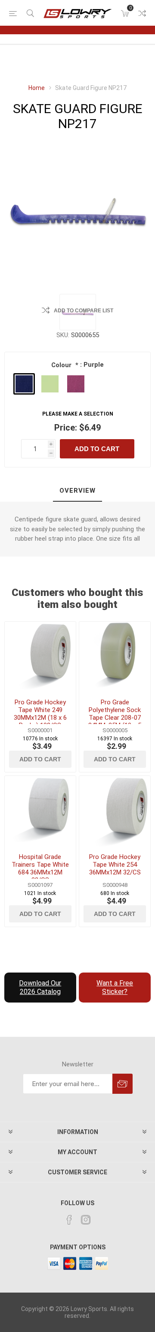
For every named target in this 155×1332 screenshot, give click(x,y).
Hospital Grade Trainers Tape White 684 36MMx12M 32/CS (40, 868)
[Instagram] (86, 1220)
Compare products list (142, 13)
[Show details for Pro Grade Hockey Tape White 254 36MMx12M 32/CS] (114, 811)
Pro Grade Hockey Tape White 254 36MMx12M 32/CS (115, 864)
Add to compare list (83, 311)
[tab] (77, 491)
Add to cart (96, 448)
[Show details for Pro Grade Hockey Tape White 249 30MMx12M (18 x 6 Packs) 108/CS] (40, 657)
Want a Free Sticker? (114, 987)
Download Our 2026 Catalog (40, 987)
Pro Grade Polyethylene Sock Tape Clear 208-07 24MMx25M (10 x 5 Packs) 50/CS (114, 717)
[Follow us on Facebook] (69, 1220)
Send (122, 1084)
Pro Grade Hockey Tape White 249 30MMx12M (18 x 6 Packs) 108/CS (40, 713)
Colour (62, 365)
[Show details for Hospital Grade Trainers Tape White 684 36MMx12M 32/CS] (40, 811)
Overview (77, 490)
